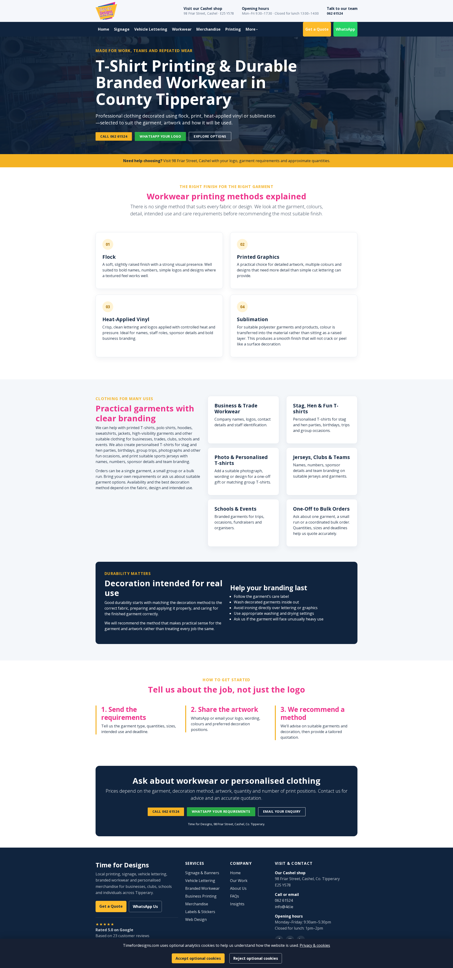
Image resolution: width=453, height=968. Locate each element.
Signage (122, 29)
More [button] (251, 29)
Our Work (238, 880)
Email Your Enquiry (282, 811)
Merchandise (208, 29)
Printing (233, 29)
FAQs (234, 896)
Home (103, 29)
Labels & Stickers (200, 911)
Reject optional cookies (255, 958)
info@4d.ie (284, 906)
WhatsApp (345, 29)
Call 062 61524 (113, 136)
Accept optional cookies (198, 958)
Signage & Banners (202, 872)
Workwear (182, 29)
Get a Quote (317, 29)
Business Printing (201, 896)
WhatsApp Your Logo (160, 136)
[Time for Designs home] (106, 11)
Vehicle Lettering (150, 29)
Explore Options (210, 136)
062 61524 (335, 13)
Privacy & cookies (315, 945)
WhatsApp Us (145, 906)
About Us (238, 888)
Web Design (196, 919)
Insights (237, 903)
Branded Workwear (202, 888)
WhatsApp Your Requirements (221, 811)
